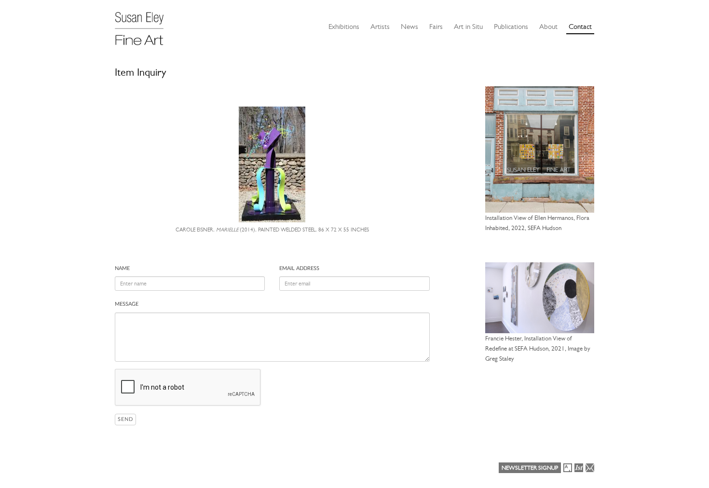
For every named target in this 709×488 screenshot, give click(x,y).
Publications (511, 26)
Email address (299, 268)
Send (125, 419)
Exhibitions (343, 26)
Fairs (436, 26)
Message (126, 304)
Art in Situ (468, 26)
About (548, 26)
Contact (580, 26)
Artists (380, 26)
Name (122, 268)
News (409, 26)
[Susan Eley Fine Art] (144, 25)
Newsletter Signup (530, 467)
